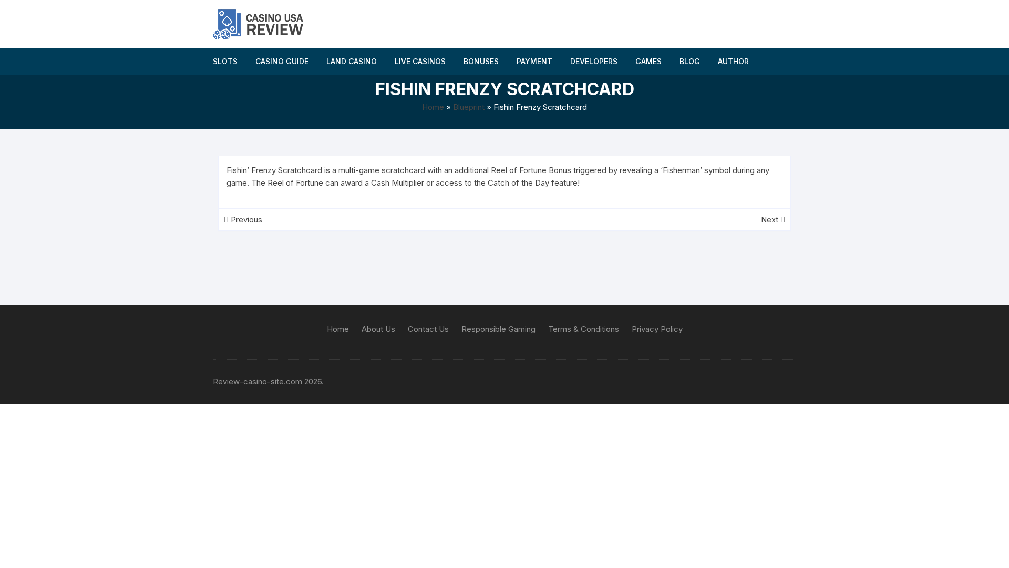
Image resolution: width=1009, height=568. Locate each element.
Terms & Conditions (583, 329)
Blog (689, 61)
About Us (378, 329)
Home (433, 107)
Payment (534, 61)
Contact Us (428, 329)
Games (648, 61)
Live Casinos (420, 61)
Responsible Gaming (498, 329)
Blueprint (469, 107)
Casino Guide (281, 61)
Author (733, 61)
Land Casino (351, 61)
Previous (245, 220)
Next (770, 220)
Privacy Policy (657, 329)
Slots (225, 61)
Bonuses (481, 61)
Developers (593, 61)
